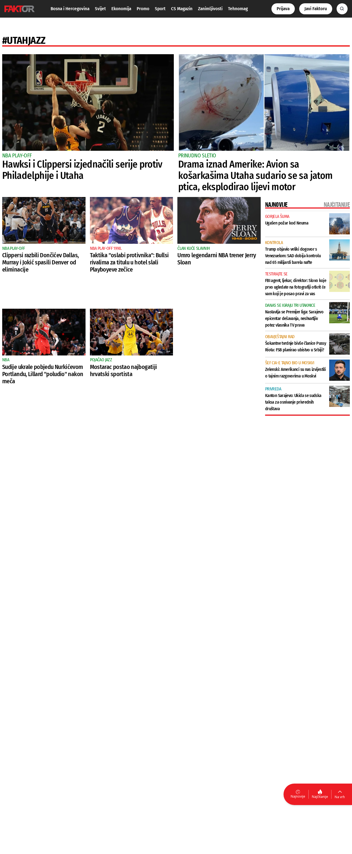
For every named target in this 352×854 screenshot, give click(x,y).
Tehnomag (238, 9)
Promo (143, 9)
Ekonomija (121, 9)
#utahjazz (23, 40)
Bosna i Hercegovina (70, 9)
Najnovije (298, 796)
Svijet (100, 9)
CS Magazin (182, 9)
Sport (160, 9)
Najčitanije (320, 796)
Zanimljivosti (210, 9)
